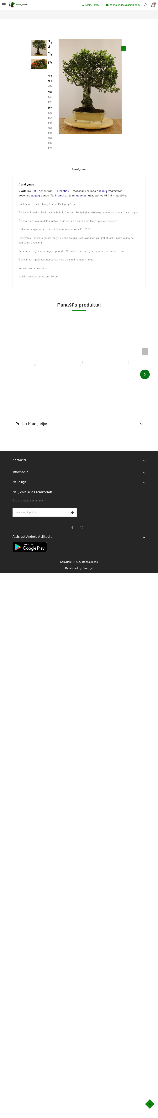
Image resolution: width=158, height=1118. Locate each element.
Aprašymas (79, 169)
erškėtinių (63, 190)
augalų (35, 195)
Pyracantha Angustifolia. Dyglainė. (50, 48)
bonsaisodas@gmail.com (125, 4)
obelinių (102, 190)
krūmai (59, 195)
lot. (35, 190)
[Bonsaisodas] (18, 4)
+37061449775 (93, 4)
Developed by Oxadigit (79, 568)
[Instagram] (83, 527)
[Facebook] (74, 527)
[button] (123, 48)
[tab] (79, 169)
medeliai (81, 195)
